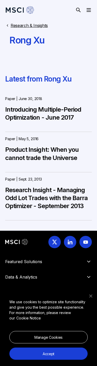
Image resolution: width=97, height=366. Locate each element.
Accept (48, 354)
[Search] (78, 10)
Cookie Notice (28, 318)
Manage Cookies (48, 337)
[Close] (90, 296)
